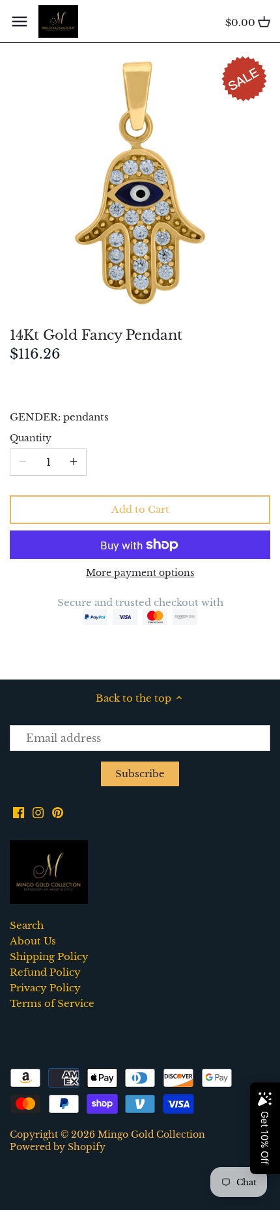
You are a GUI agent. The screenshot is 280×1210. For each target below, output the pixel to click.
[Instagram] (38, 812)
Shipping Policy (49, 956)
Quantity (30, 438)
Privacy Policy (45, 988)
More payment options (140, 573)
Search (27, 925)
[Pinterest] (57, 812)
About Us (33, 941)
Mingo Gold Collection (151, 1134)
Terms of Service (52, 1003)
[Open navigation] (19, 21)
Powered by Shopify (57, 1147)
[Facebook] (18, 812)
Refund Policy (45, 972)
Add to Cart (140, 509)
